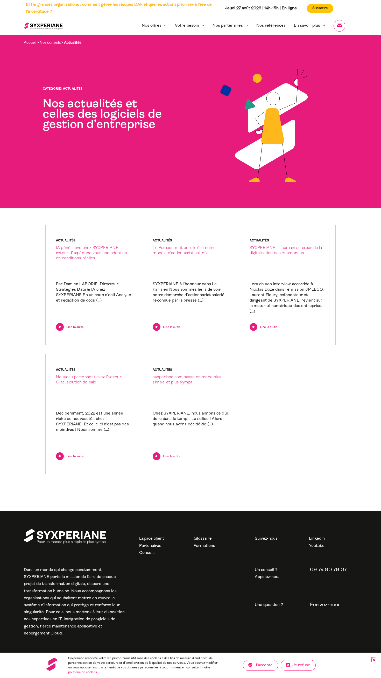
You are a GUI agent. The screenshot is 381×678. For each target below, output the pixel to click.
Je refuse (300, 665)
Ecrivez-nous (325, 605)
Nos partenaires (228, 26)
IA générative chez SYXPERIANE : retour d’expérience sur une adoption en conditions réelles (91, 253)
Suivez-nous (266, 539)
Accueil (30, 43)
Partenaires (150, 546)
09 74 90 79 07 (328, 570)
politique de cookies (82, 672)
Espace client (151, 539)
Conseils (147, 553)
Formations (204, 546)
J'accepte (262, 665)
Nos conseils (50, 43)
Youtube (316, 546)
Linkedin (317, 539)
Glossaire (203, 539)
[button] (374, 660)
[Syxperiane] (65, 536)
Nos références (271, 26)
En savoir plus (307, 26)
